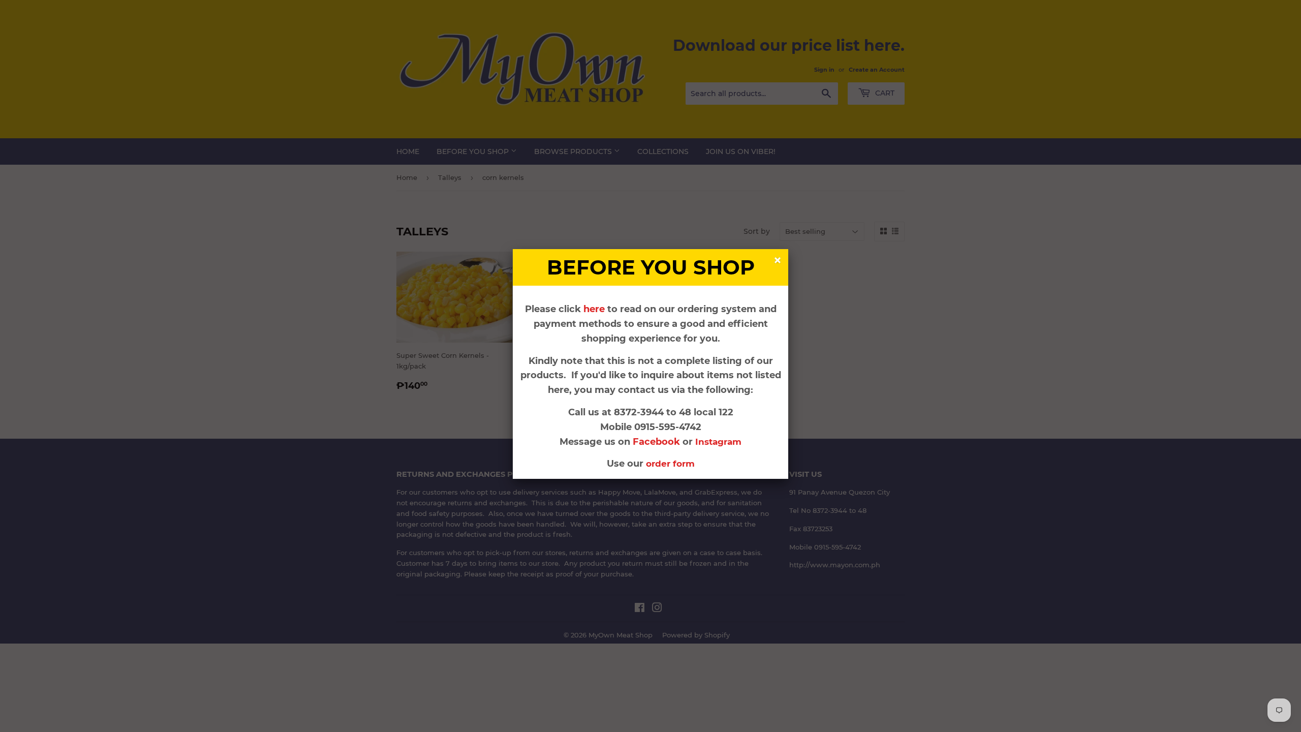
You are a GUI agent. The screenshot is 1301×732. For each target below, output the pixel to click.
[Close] (779, 261)
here (594, 309)
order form (670, 464)
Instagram (718, 442)
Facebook (658, 441)
